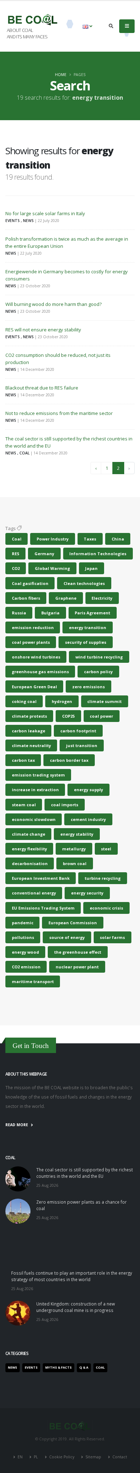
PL (36, 1456)
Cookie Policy (61, 1456)
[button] (87, 26)
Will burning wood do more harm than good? (53, 304)
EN (20, 1456)
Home (60, 74)
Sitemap (93, 1456)
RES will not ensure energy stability (43, 329)
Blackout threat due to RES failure (41, 387)
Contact (119, 1456)
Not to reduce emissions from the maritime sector (59, 413)
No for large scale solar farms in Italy (45, 213)
